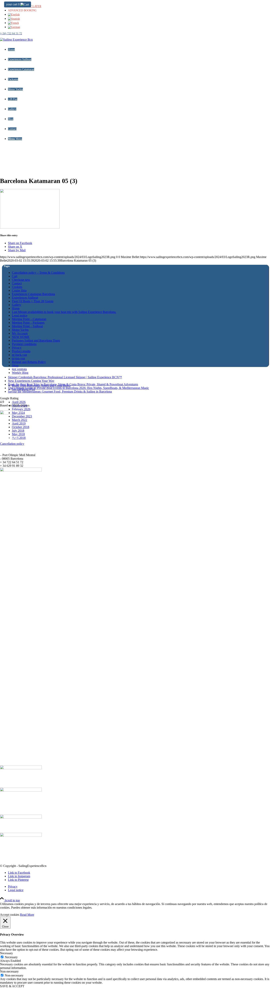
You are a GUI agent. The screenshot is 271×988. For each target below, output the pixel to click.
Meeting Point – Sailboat (27, 326)
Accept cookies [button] (9, 914)
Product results (21, 351)
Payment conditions (24, 344)
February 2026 (21, 409)
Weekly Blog (20, 372)
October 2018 (20, 427)
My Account (20, 333)
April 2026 (19, 402)
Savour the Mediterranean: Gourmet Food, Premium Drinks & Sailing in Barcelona (60, 391)
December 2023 (22, 416)
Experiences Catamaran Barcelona (33, 294)
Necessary (11, 957)
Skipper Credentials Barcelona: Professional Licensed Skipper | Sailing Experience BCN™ (65, 377)
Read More (27, 914)
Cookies (17, 287)
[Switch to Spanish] (14, 18)
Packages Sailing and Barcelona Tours (36, 340)
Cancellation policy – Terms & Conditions (38, 272)
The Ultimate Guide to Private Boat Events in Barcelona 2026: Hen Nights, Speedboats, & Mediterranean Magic (78, 388)
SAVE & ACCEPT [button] (12, 986)
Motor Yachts (20, 329)
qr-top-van (18, 358)
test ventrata (19, 369)
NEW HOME (21, 337)
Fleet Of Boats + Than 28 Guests (32, 301)
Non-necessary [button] (9, 971)
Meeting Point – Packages (28, 322)
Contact (17, 283)
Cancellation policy (12, 443)
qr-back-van (19, 354)
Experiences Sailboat (25, 297)
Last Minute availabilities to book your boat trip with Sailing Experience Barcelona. (64, 312)
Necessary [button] (6, 953)
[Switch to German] (14, 27)
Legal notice (19, 315)
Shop (15, 365)
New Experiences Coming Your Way (31, 380)
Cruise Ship (19, 290)
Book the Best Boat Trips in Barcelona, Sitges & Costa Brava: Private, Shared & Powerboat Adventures (73, 384)
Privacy (16, 347)
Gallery (16, 304)
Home (16, 308)
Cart (14, 276)
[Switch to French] (13, 22)
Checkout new (21, 279)
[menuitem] (139, 6)
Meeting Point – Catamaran (29, 319)
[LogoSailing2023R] (16, 39)
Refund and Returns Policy (29, 362)
